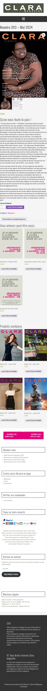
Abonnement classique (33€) (14, 455)
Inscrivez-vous (11, 574)
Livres (6, 481)
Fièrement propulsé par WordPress (17, 684)
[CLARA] (23, 8)
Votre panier (8, 500)
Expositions (8, 483)
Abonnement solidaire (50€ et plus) (16, 457)
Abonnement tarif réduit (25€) (14, 460)
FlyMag (37, 684)
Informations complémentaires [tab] (14, 219)
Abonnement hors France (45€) (14, 462)
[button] (43, 35)
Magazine (11, 213)
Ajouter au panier (15, 207)
